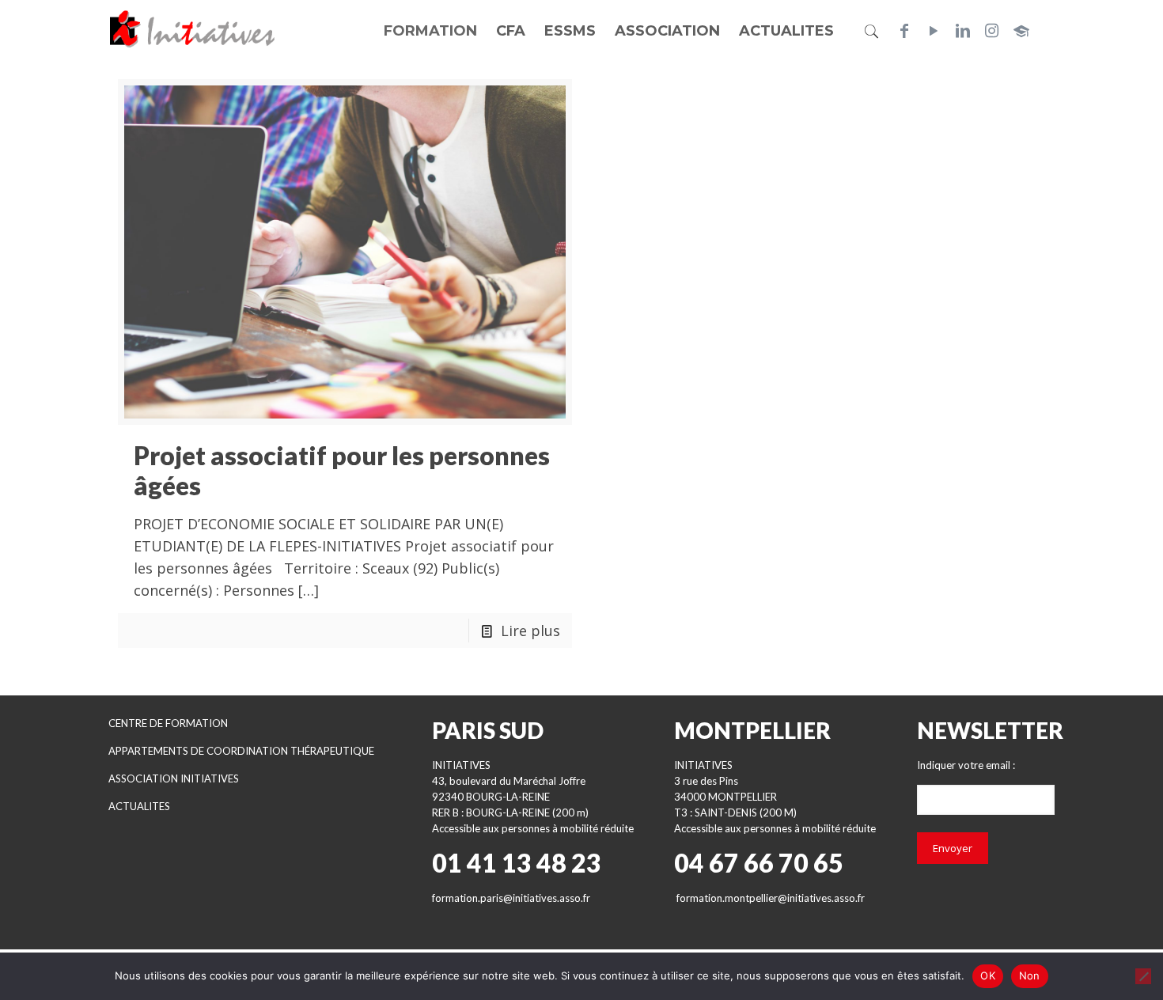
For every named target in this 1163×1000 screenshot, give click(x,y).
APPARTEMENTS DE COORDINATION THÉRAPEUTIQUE (241, 750)
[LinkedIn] (962, 31)
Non (1029, 975)
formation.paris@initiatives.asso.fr (511, 898)
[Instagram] (992, 31)
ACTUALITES (139, 806)
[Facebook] (904, 31)
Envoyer (952, 848)
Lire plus (530, 630)
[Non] (1143, 976)
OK (987, 975)
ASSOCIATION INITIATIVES (173, 778)
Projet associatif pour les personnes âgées (342, 470)
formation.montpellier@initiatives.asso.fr (770, 898)
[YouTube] (933, 31)
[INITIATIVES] (193, 27)
